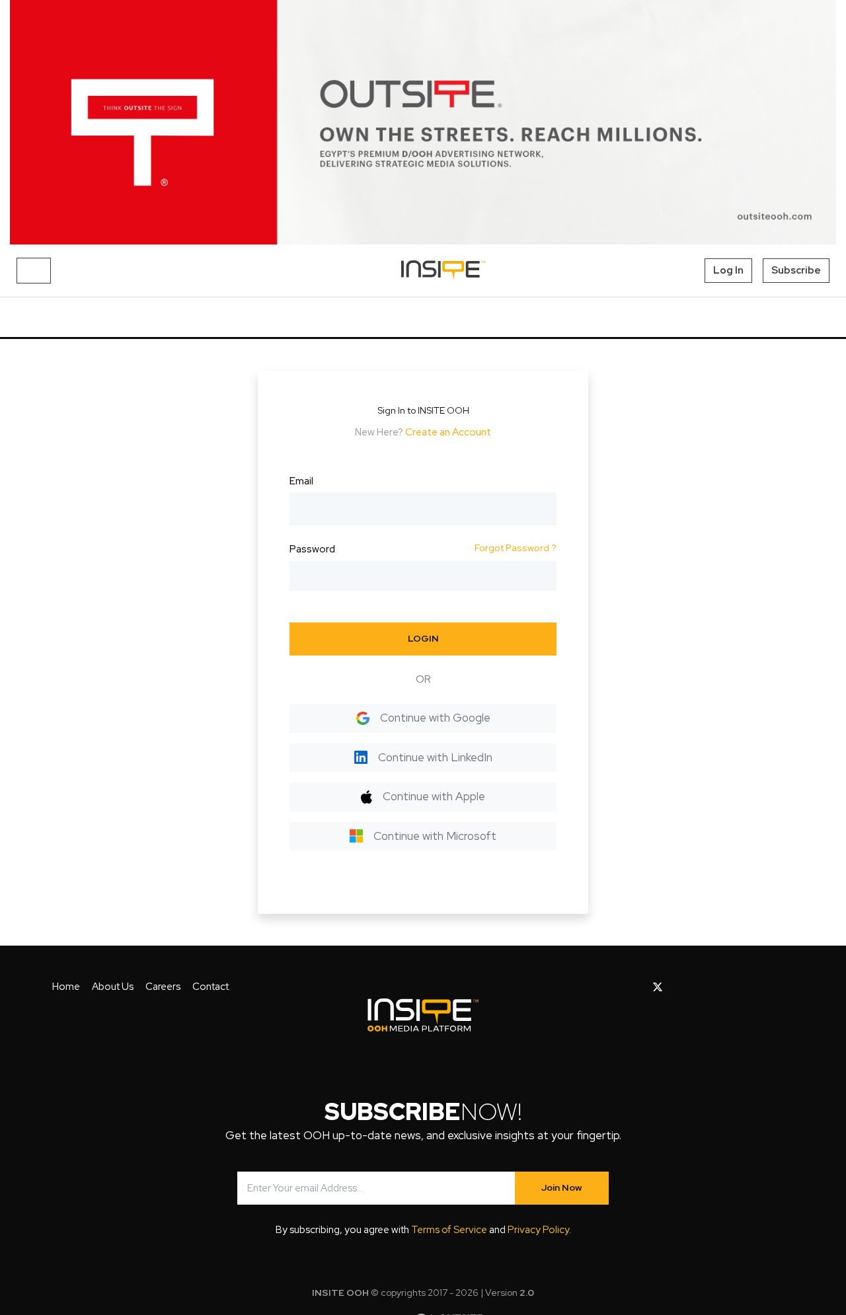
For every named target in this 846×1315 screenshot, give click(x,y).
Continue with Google (435, 717)
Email (301, 481)
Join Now (561, 1187)
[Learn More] (423, 122)
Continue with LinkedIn (435, 757)
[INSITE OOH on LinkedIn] (743, 987)
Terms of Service (449, 1229)
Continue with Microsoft (434, 836)
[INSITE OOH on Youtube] (680, 987)
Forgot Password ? (516, 548)
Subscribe (796, 270)
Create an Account (448, 432)
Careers (162, 986)
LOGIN (423, 638)
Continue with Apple (434, 796)
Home (66, 986)
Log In (728, 270)
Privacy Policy (538, 1229)
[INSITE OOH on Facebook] (637, 987)
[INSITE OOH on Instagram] (702, 987)
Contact (210, 986)
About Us (113, 986)
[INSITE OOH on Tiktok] (763, 987)
